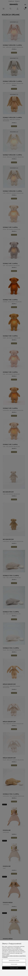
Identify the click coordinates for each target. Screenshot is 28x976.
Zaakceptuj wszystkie (14, 967)
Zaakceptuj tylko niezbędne (14, 960)
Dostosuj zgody (14, 964)
